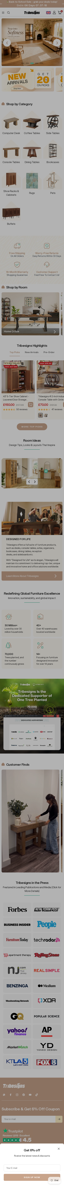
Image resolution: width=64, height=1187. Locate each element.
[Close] (58, 1148)
